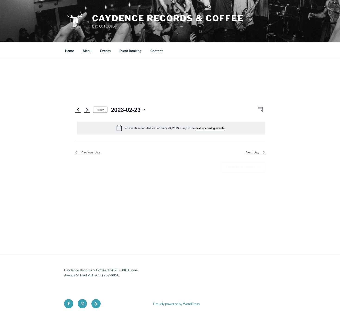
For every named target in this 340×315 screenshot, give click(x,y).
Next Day (252, 152)
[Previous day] (78, 110)
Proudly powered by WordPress (176, 304)
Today (100, 109)
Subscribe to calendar (240, 167)
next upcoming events (210, 128)
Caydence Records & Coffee (168, 18)
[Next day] (87, 110)
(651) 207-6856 (107, 275)
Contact (156, 51)
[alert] (171, 128)
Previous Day (90, 152)
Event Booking (130, 51)
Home (69, 51)
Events (105, 51)
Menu (87, 51)
